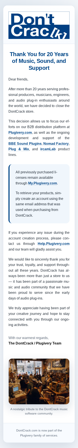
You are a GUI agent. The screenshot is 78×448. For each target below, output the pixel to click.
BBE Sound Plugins (25, 143)
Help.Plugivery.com (54, 244)
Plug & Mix (18, 149)
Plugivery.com (20, 132)
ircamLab (48, 149)
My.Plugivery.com (42, 183)
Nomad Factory (56, 143)
